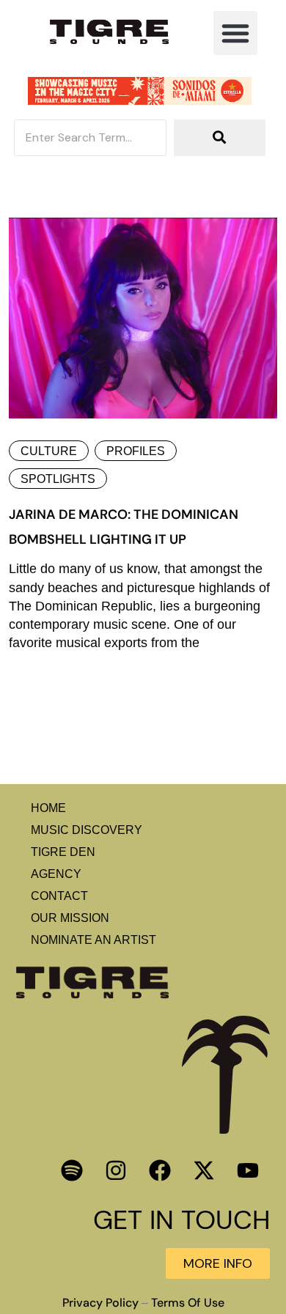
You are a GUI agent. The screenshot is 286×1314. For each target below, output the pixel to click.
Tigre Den (63, 852)
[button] (235, 33)
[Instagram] (116, 1170)
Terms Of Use (187, 1303)
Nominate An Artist (93, 940)
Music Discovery (86, 830)
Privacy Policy (100, 1303)
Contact (59, 896)
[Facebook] (160, 1170)
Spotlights (58, 479)
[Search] (219, 137)
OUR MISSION (70, 918)
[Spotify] (72, 1170)
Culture (49, 451)
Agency (56, 874)
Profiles (135, 451)
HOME (48, 808)
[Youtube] (248, 1170)
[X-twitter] (204, 1170)
